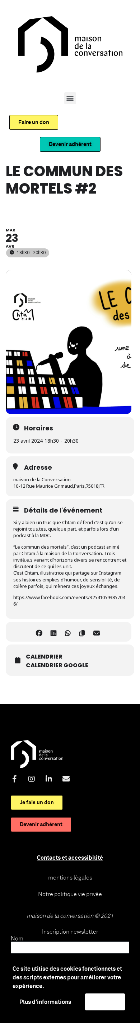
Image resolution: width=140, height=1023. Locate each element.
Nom (17, 939)
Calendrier (44, 657)
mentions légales (70, 878)
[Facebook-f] (14, 779)
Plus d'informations (45, 1002)
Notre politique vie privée (70, 894)
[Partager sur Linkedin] (53, 631)
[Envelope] (66, 779)
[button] (70, 98)
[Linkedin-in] (48, 779)
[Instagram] (31, 779)
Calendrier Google (57, 665)
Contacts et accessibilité (70, 858)
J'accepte (105, 1002)
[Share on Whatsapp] (67, 631)
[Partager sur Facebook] (39, 631)
